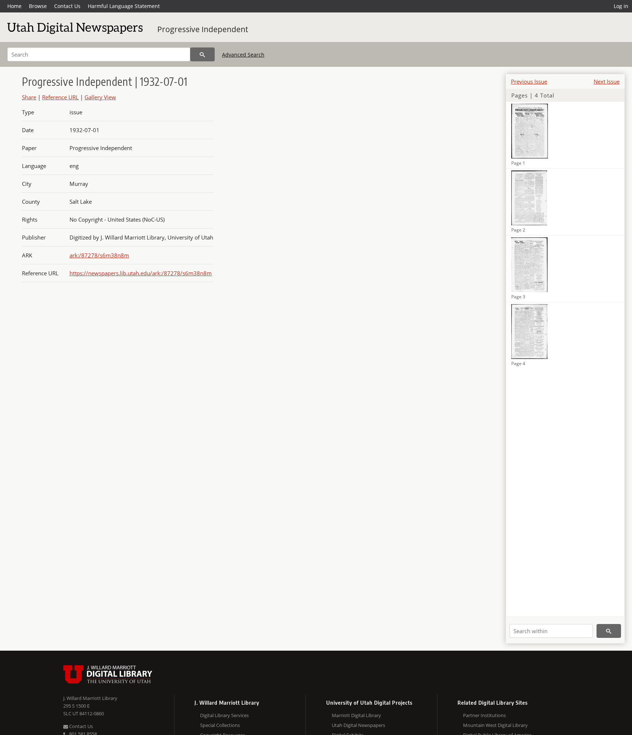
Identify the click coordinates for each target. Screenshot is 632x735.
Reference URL (60, 97)
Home (14, 6)
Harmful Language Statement (124, 6)
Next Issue (607, 81)
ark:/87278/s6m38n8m (99, 255)
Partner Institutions (484, 715)
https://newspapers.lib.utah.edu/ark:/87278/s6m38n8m (140, 273)
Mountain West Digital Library (495, 725)
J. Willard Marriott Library (90, 698)
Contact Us (67, 6)
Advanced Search (243, 54)
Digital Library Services (224, 715)
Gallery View (100, 97)
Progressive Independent (202, 29)
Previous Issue (529, 81)
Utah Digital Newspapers (358, 725)
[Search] (202, 54)
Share (29, 97)
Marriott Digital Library (356, 715)
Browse (38, 6)
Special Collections (220, 725)
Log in (621, 6)
